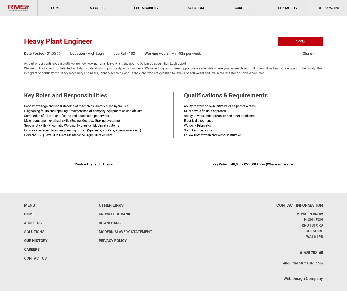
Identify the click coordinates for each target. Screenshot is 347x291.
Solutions (196, 8)
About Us (97, 8)
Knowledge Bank (114, 214)
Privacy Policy (113, 240)
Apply (300, 41)
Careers (242, 8)
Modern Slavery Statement (125, 232)
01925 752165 (311, 253)
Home (55, 8)
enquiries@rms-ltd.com (303, 263)
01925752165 (329, 8)
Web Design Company (303, 278)
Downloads (110, 223)
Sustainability (146, 8)
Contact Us (287, 8)
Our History (36, 240)
